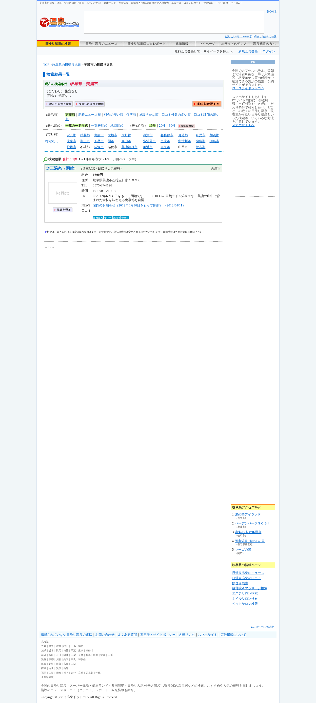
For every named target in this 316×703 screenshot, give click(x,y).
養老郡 (200, 147)
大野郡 (126, 135)
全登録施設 (47, 677)
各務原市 (166, 135)
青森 (43, 646)
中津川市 (184, 141)
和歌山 (82, 659)
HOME (271, 11)
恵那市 (99, 135)
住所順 (131, 114)
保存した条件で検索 (265, 36)
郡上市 (85, 141)
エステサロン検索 (245, 593)
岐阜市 (71, 141)
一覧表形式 (99, 125)
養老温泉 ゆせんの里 (250, 541)
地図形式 (116, 125)
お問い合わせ (105, 634)
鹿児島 (89, 672)
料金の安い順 (113, 114)
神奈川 (89, 650)
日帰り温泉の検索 (58, 43)
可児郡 (183, 135)
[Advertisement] (90, 287)
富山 (51, 655)
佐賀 (51, 672)
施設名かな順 (148, 114)
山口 (73, 663)
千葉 (73, 650)
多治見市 (149, 141)
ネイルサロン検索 (245, 598)
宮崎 (80, 672)
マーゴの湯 (243, 549)
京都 (51, 659)
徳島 (43, 668)
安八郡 (71, 135)
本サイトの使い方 (234, 43)
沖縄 (98, 672)
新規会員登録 (248, 51)
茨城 (43, 650)
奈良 (73, 659)
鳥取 (43, 663)
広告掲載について (233, 634)
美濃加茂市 (129, 147)
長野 (80, 655)
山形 (73, 646)
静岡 (95, 655)
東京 (80, 650)
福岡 (43, 672)
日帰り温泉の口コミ (246, 578)
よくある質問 (127, 634)
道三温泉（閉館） (62, 168)
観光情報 (182, 43)
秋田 (65, 646)
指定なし (51, 141)
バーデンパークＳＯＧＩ (252, 523)
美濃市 (148, 147)
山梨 (73, 655)
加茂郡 (214, 135)
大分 (73, 672)
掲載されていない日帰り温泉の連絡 (66, 634)
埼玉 (65, 650)
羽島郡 (200, 141)
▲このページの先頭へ (263, 626)
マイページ (207, 43)
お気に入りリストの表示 (238, 36)
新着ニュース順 (89, 114)
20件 (162, 125)
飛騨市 (71, 147)
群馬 (58, 650)
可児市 (200, 135)
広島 (65, 663)
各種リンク (187, 634)
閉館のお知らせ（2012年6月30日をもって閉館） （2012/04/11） (139, 205)
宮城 (58, 646)
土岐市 (165, 141)
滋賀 (43, 659)
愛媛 (58, 668)
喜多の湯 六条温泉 (248, 532)
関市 (111, 141)
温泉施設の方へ (264, 43)
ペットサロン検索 (245, 604)
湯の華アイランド (248, 514)
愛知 (102, 655)
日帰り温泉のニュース (101, 43)
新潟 (43, 655)
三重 (110, 655)
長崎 (58, 672)
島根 (51, 663)
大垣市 (112, 135)
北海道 (45, 641)
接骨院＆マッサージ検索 (249, 588)
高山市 (126, 141)
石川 (58, 655)
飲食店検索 (240, 583)
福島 (80, 646)
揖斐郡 (85, 135)
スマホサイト (207, 634)
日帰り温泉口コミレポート (146, 43)
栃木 (51, 650)
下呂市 (99, 141)
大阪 (58, 659)
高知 (65, 668)
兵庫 (65, 659)
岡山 (58, 663)
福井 (65, 655)
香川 (51, 668)
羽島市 (214, 141)
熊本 (65, 672)
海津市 (148, 135)
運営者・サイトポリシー (158, 634)
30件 (172, 125)
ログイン (268, 51)
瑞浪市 (99, 147)
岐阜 (88, 655)
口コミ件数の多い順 (176, 114)
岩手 (51, 646)
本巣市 (165, 147)
